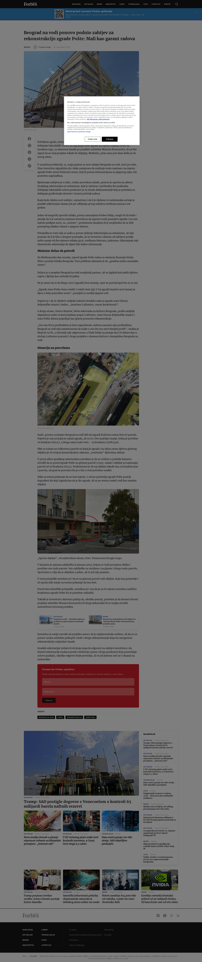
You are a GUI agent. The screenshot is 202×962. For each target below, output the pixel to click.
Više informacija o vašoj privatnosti (98, 119)
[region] (102, 120)
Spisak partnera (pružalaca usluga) (79, 132)
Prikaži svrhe (92, 139)
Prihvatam (109, 139)
